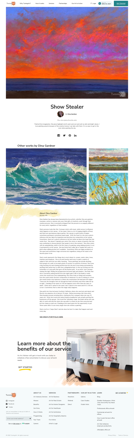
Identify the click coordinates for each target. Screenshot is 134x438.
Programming (37, 416)
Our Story (36, 408)
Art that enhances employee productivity (104, 425)
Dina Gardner (72, 114)
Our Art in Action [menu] (77, 3)
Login (94, 3)
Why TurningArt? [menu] (25, 3)
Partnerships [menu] (63, 3)
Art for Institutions (55, 412)
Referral (70, 401)
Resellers (71, 397)
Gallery (83, 397)
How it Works (37, 412)
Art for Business (54, 397)
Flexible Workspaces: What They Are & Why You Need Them (106, 403)
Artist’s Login (53, 424)
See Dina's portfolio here (51, 317)
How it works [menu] (39, 3)
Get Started (121, 3)
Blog (98, 397)
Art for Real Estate (55, 401)
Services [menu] (51, 3)
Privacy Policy (112, 435)
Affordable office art (103, 430)
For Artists (52, 420)
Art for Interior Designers (57, 404)
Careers (35, 424)
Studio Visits (85, 404)
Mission (35, 401)
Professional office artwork (105, 408)
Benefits (36, 404)
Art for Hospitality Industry (57, 416)
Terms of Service (123, 435)
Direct (70, 404)
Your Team (36, 420)
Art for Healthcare (55, 408)
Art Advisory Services (40, 397)
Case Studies (85, 401)
